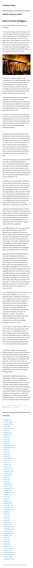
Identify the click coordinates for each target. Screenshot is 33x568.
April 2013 (7, 482)
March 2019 (7, 419)
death (4, 407)
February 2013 (8, 484)
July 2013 (6, 477)
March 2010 (7, 546)
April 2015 (7, 454)
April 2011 (7, 520)
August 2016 (8, 434)
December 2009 (9, 552)
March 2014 (7, 464)
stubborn (8, 407)
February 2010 (8, 548)
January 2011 (8, 524)
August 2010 (8, 535)
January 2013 (8, 486)
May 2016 (7, 441)
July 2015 (7, 449)
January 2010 (8, 550)
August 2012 (8, 494)
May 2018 (7, 426)
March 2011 (7, 522)
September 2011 (9, 509)
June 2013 (7, 479)
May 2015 (7, 452)
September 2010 (9, 533)
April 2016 (7, 443)
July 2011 (6, 514)
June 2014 (7, 462)
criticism (25, 405)
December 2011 (8, 505)
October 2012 (8, 490)
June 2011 (7, 516)
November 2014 (9, 458)
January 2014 (8, 467)
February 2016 (8, 445)
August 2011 (7, 512)
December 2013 (8, 469)
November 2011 (8, 507)
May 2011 (7, 518)
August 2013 (7, 475)
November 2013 (9, 471)
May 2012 (7, 499)
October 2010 (8, 531)
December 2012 (8, 488)
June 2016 (7, 439)
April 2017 (7, 430)
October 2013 (8, 473)
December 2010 (8, 527)
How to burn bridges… (15, 21)
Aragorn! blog (9, 5)
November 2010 (9, 529)
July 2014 (7, 460)
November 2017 (9, 428)
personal (19, 405)
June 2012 (7, 497)
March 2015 (7, 456)
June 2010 (7, 539)
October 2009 (8, 557)
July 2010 (7, 537)
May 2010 (7, 542)
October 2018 (8, 422)
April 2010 (7, 544)
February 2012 (8, 503)
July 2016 (7, 437)
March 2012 (7, 501)
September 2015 (9, 447)
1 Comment (15, 407)
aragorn (4, 405)
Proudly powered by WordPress (18, 565)
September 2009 (9, 559)
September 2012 (9, 492)
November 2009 (9, 554)
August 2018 (8, 424)
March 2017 (7, 432)
